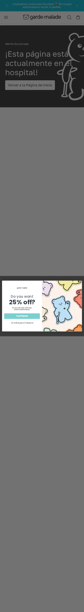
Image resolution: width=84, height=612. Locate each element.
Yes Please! (22, 316)
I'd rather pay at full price (22, 323)
